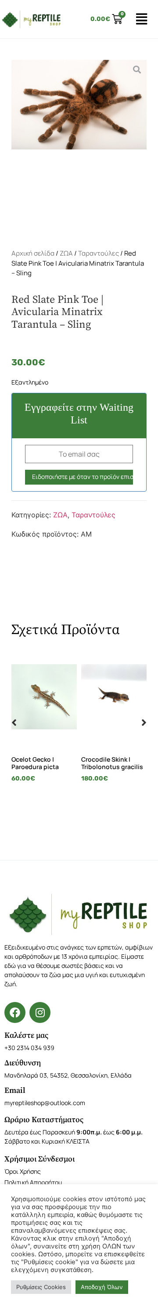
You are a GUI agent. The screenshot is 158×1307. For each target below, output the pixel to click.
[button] (14, 722)
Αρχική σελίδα (32, 253)
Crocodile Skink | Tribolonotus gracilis (112, 763)
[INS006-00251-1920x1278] (79, 147)
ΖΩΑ (66, 253)
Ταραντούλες (98, 253)
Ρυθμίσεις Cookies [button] (41, 1286)
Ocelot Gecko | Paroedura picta (35, 763)
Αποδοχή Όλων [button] (102, 1286)
